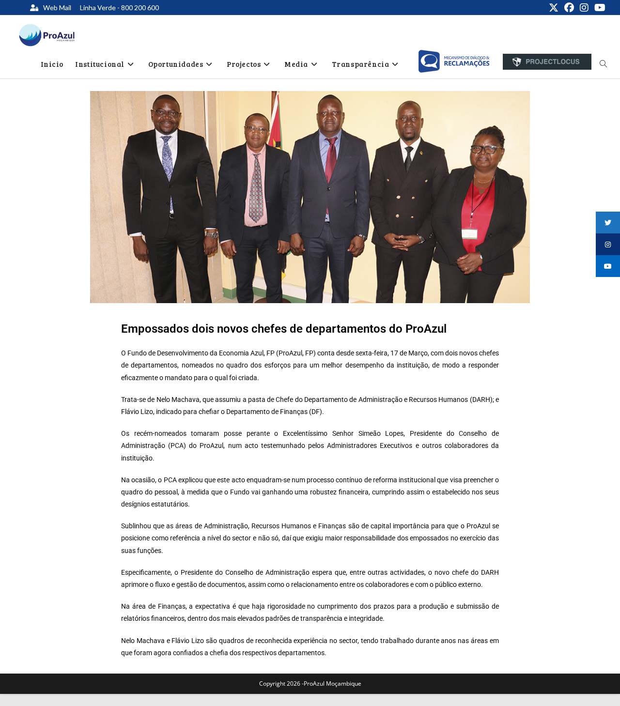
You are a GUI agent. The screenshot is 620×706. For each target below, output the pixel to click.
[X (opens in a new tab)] (553, 8)
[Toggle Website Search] (603, 63)
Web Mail (57, 7)
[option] (453, 61)
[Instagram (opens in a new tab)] (584, 8)
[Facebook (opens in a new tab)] (569, 8)
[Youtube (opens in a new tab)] (598, 8)
